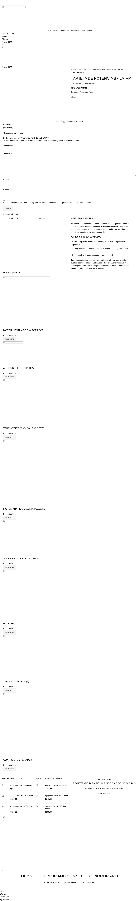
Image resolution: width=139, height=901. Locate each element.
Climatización (76, 825)
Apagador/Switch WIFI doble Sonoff (21, 807)
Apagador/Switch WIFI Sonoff (21, 796)
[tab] (60, 122)
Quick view (12, 326)
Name (6, 180)
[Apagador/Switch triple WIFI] (5, 787)
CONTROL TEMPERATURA (18, 760)
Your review (8, 153)
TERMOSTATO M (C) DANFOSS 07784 (24, 428)
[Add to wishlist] (17, 326)
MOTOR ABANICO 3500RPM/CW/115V (24, 509)
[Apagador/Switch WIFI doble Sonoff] (5, 809)
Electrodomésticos (78, 829)
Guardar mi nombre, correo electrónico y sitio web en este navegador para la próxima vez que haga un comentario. (47, 203)
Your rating (8, 146)
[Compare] (6, 326)
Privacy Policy (83, 887)
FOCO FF (8, 623)
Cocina (74, 821)
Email (6, 190)
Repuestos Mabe (84, 70)
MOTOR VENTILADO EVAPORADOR (23, 330)
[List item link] (35, 852)
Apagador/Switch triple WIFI (21, 785)
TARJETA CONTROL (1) (16, 681)
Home (73, 70)
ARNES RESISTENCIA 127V (18, 368)
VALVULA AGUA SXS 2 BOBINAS (21, 558)
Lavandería (75, 833)
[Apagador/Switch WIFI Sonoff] (5, 798)
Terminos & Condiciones (80, 841)
